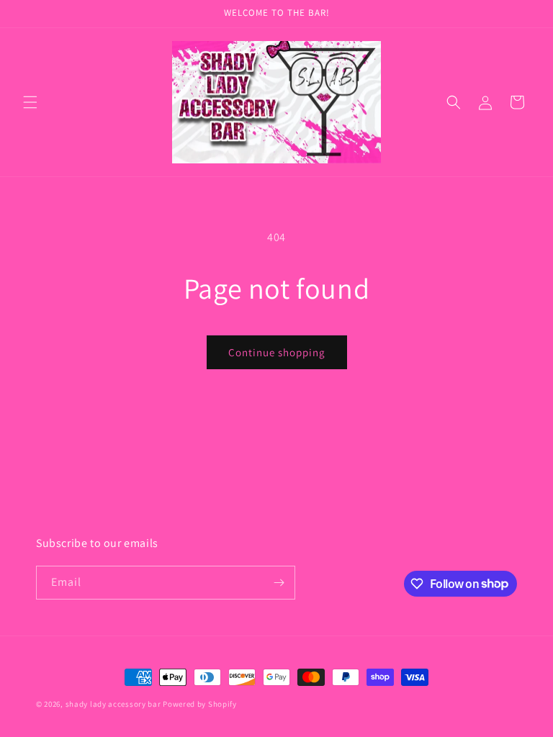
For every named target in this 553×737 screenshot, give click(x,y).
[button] (30, 102)
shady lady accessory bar (113, 704)
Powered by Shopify (200, 704)
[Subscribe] (279, 583)
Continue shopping (276, 352)
